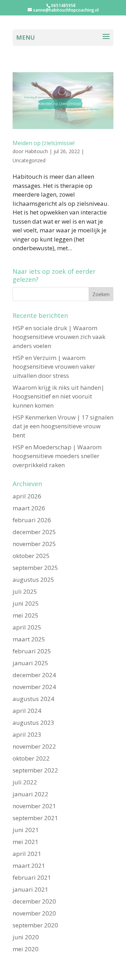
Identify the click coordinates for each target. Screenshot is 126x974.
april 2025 (27, 627)
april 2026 (27, 496)
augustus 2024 (33, 699)
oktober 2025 (31, 556)
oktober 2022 (31, 758)
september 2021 (35, 818)
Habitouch (36, 151)
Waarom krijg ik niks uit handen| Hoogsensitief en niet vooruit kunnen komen (58, 396)
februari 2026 (32, 520)
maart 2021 (29, 865)
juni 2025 (26, 603)
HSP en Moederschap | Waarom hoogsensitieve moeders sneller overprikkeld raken (57, 456)
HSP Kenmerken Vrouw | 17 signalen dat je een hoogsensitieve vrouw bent (63, 426)
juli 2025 (25, 591)
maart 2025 (29, 639)
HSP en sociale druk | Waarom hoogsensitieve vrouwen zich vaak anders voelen (59, 337)
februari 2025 (32, 651)
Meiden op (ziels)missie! (44, 143)
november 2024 (34, 687)
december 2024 (34, 675)
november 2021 (34, 806)
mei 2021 (25, 842)
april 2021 (27, 854)
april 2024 (27, 711)
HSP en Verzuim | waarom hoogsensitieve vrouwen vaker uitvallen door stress (54, 367)
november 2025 (34, 544)
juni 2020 (26, 937)
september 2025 (35, 568)
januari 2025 (30, 663)
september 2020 (35, 925)
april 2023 (27, 734)
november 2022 (34, 746)
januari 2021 (30, 889)
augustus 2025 (33, 579)
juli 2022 (25, 782)
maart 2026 (29, 508)
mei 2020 (25, 949)
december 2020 (34, 901)
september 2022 (35, 770)
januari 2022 (30, 794)
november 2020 (34, 913)
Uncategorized (29, 160)
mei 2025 (25, 615)
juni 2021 (26, 830)
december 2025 (34, 532)
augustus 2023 (33, 722)
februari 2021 (32, 877)
